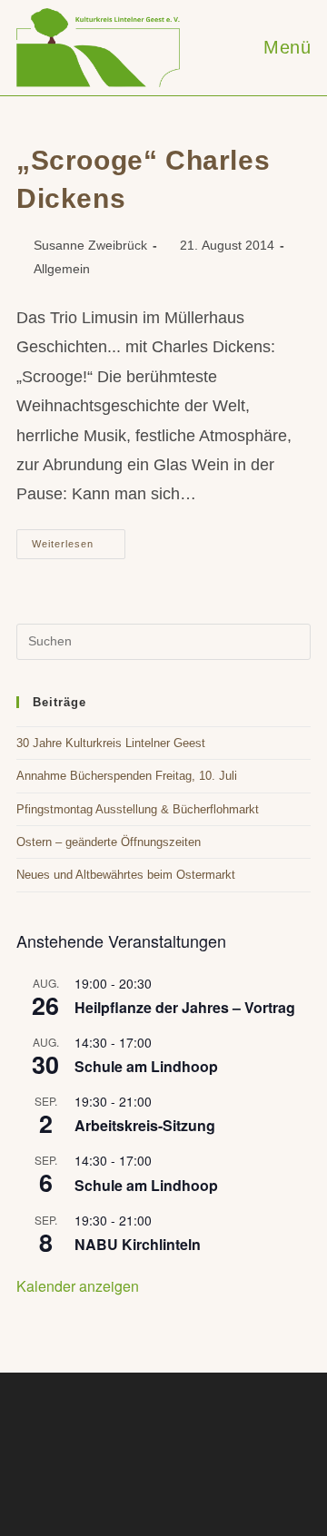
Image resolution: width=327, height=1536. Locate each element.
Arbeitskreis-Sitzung (144, 1125)
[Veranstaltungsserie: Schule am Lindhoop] (161, 1042)
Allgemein (62, 268)
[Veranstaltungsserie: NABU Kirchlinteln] (161, 1220)
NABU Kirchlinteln (137, 1244)
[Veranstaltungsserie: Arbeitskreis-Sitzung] (161, 1101)
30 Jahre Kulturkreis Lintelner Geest (110, 743)
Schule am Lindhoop (146, 1066)
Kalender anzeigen (77, 1285)
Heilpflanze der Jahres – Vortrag (184, 1007)
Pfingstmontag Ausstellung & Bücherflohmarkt (137, 809)
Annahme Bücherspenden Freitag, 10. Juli (126, 776)
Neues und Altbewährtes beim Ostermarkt (125, 874)
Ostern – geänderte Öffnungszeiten (108, 842)
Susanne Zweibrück (90, 245)
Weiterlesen (78, 548)
